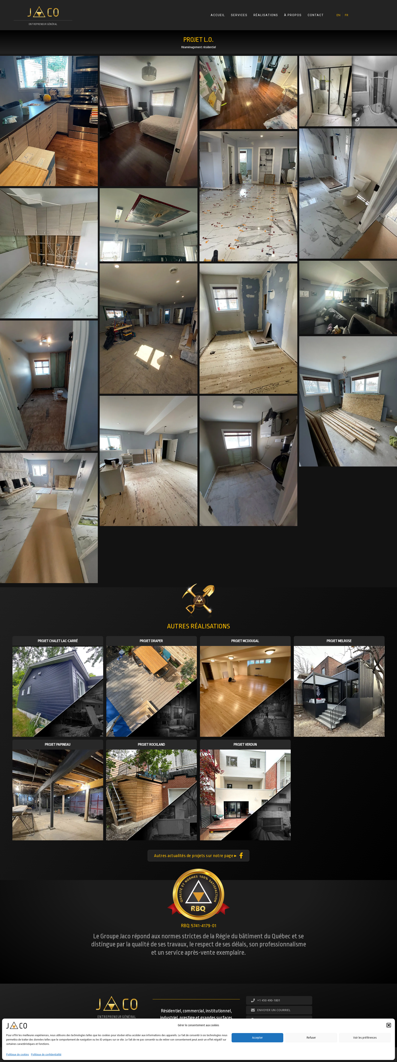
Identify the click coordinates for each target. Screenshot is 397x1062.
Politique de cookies (17, 1054)
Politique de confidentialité (46, 1054)
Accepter (257, 1037)
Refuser (311, 1037)
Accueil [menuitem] (218, 15)
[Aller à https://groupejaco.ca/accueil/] (43, 17)
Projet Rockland (151, 744)
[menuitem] (338, 15)
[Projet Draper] (151, 691)
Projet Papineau (58, 744)
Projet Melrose (339, 641)
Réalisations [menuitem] (266, 15)
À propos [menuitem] (293, 15)
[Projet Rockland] (151, 795)
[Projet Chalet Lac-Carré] (57, 691)
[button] (389, 1025)
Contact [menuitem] (316, 15)
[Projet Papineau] (57, 795)
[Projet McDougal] (245, 691)
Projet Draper (151, 641)
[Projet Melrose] (339, 691)
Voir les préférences (365, 1037)
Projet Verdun (245, 744)
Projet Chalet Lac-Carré (58, 641)
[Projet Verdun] (245, 795)
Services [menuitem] (239, 15)
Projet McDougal (245, 641)
